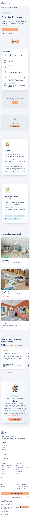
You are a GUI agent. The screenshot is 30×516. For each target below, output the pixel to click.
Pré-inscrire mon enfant (10, 29)
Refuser (17, 507)
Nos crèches (8, 7)
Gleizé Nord (19, 471)
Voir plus (5, 361)
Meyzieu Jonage (20, 478)
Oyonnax (3, 478)
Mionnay (3, 476)
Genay (17, 469)
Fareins (3, 473)
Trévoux (3, 486)
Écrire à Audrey (16, 419)
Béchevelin (18, 463)
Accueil (2, 7)
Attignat (3, 463)
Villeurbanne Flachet (21, 484)
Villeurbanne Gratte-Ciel (22, 486)
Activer (15, 102)
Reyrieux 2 (3, 482)
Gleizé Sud (18, 473)
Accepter (25, 507)
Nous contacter (16, 497)
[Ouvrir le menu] (12, 2)
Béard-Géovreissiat (6, 465)
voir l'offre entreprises (15, 415)
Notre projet (4, 445)
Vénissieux (18, 482)
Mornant (18, 480)
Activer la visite (15, 126)
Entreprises (4, 449)
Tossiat (3, 484)
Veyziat (3, 488)
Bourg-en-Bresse (5, 467)
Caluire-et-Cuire (20, 465)
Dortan (3, 471)
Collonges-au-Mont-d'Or (22, 467)
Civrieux (3, 469)
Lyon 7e (18, 476)
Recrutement (4, 452)
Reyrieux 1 (3, 480)
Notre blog (4, 454)
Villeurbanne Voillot (21, 488)
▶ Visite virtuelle (7, 33)
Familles (3, 447)
